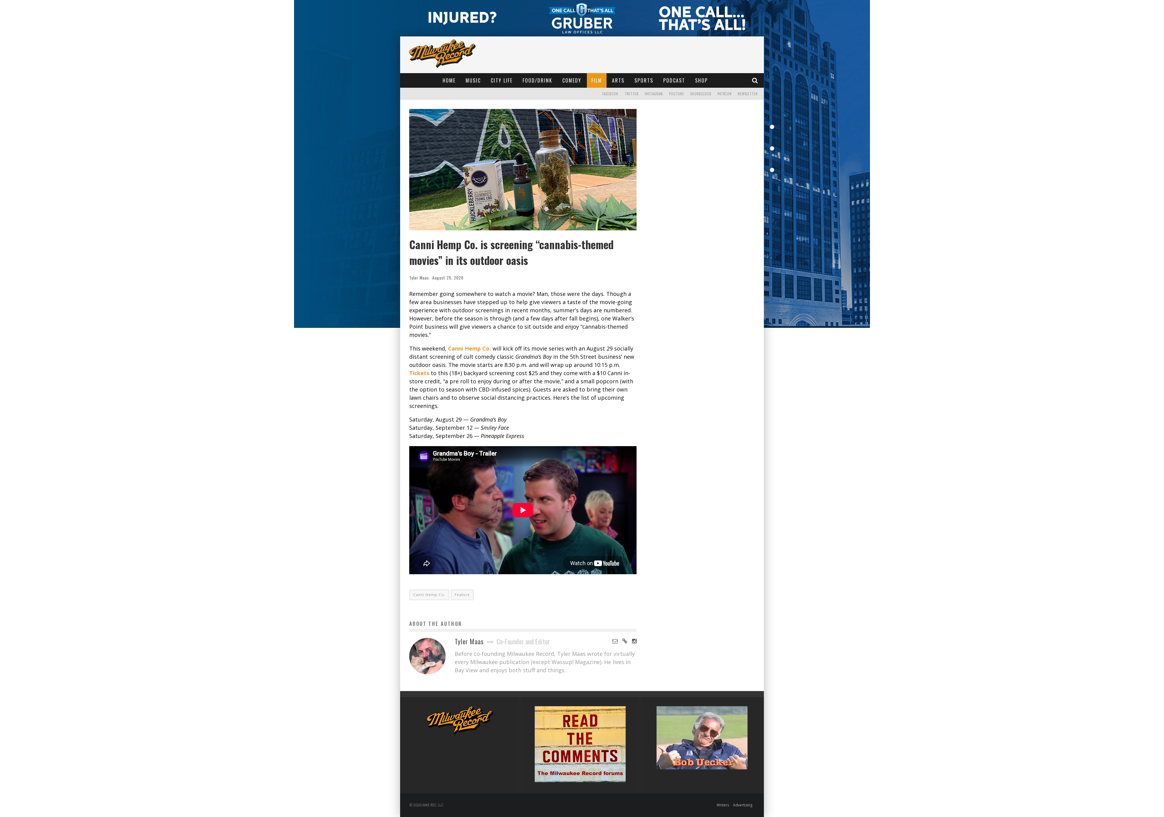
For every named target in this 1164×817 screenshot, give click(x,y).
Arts (618, 80)
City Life (502, 80)
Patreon (724, 93)
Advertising (742, 805)
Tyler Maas (419, 277)
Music (473, 80)
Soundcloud (700, 93)
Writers (723, 805)
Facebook (610, 93)
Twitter (631, 93)
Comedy (571, 80)
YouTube (676, 93)
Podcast (674, 80)
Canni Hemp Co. (429, 594)
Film (596, 80)
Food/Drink (537, 80)
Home (449, 80)
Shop (701, 80)
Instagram (654, 93)
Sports (643, 80)
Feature (462, 594)
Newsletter (748, 93)
